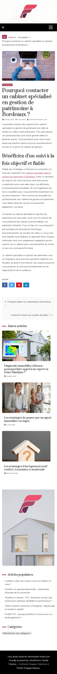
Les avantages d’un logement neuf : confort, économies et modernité (26, 468)
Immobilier (7, 85)
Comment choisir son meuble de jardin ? (30, 315)
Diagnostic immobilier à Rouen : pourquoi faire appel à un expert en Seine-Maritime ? (26, 369)
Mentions (43, 664)
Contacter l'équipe (28, 664)
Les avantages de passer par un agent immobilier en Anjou (27, 419)
